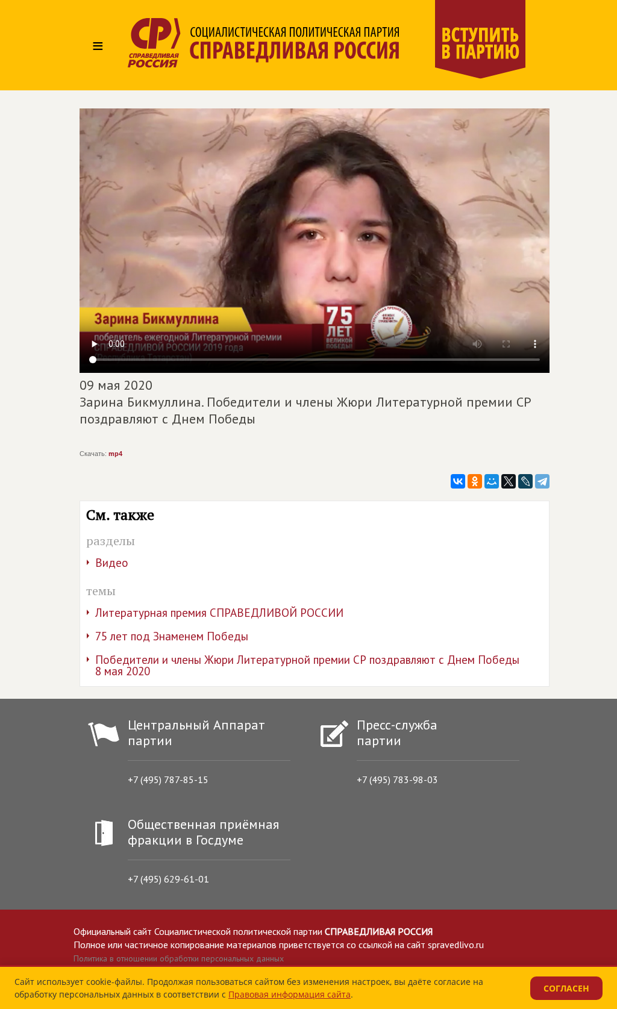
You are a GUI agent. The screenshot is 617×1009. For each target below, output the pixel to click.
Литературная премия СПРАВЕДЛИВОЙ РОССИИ (219, 612)
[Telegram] (542, 481)
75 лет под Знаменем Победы (171, 636)
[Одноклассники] (475, 481)
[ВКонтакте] (458, 481)
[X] (508, 481)
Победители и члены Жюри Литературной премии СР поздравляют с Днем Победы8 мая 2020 (307, 665)
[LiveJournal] (525, 481)
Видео (111, 562)
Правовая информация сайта (289, 994)
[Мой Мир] (491, 481)
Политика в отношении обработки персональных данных (179, 958)
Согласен (566, 988)
